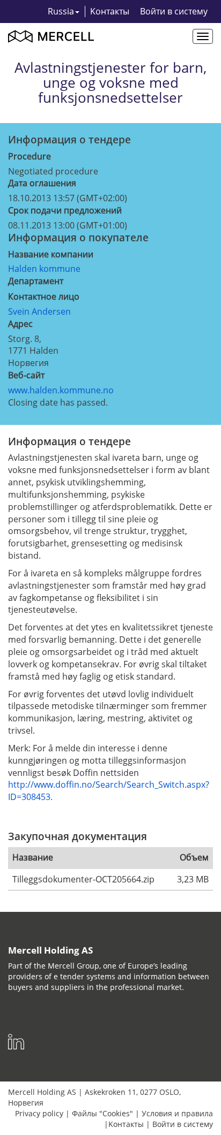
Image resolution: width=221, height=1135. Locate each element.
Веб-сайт (26, 375)
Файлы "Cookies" (102, 1113)
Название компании (50, 254)
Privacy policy (39, 1113)
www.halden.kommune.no (61, 390)
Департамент (35, 281)
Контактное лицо (43, 296)
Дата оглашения (42, 183)
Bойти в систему (174, 11)
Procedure (29, 156)
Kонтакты (109, 11)
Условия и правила (177, 1113)
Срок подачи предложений (65, 210)
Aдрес (20, 324)
